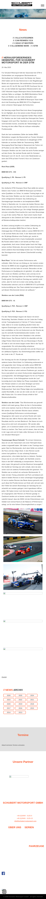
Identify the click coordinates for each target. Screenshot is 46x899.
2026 (8, 695)
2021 (32, 700)
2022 (20, 700)
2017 (8, 708)
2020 (8, 704)
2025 (20, 695)
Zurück (4, 677)
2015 (32, 708)
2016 (20, 708)
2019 (20, 704)
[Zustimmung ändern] (4, 892)
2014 (8, 712)
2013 (20, 712)
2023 (8, 700)
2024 (32, 695)
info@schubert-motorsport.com (25, 821)
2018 (32, 704)
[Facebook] (3, 873)
